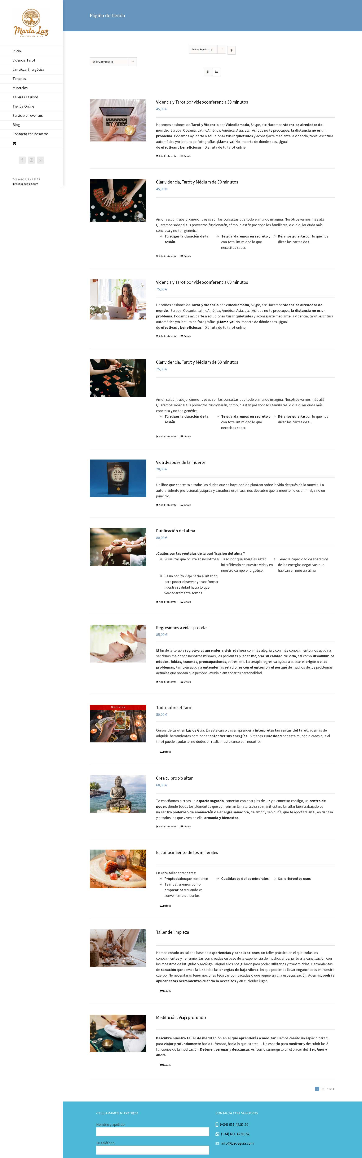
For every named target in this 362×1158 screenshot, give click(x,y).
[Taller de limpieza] (118, 948)
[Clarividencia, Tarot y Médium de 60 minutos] (118, 378)
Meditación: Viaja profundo (181, 1017)
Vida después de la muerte (181, 462)
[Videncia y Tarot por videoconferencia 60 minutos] (118, 299)
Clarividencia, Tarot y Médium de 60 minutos (197, 362)
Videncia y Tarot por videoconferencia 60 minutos (202, 282)
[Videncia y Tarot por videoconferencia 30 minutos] (118, 120)
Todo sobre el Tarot (174, 707)
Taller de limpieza (172, 932)
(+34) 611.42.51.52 (233, 1124)
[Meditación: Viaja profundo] (118, 1033)
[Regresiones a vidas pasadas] (118, 643)
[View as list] (216, 72)
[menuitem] (31, 51)
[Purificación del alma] (118, 547)
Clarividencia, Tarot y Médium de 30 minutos (197, 182)
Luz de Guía (195, 730)
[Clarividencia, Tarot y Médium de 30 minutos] (118, 200)
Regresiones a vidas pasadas (182, 627)
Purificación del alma (175, 531)
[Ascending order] (232, 50)
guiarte (298, 236)
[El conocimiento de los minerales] (118, 869)
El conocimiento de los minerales (187, 852)
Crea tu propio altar (174, 778)
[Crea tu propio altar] (118, 794)
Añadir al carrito (167, 156)
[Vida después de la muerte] (118, 478)
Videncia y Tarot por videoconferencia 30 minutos (202, 102)
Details (187, 156)
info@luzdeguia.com (25, 184)
